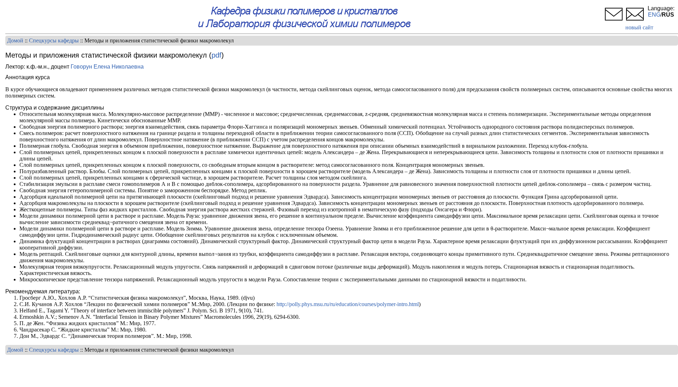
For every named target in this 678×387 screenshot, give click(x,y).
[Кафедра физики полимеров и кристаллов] (304, 28)
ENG (654, 15)
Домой (15, 40)
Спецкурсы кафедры (54, 40)
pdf (216, 55)
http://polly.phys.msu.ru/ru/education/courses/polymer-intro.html (347, 304)
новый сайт (639, 27)
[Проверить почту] (614, 21)
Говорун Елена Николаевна (107, 67)
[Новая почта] (635, 21)
